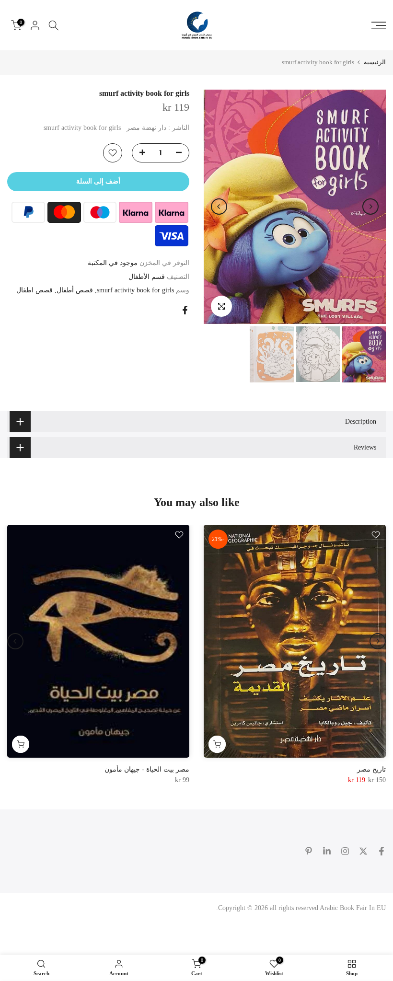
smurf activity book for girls (135, 290)
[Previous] (370, 206)
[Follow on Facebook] (381, 851)
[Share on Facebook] (185, 310)
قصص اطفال (34, 290)
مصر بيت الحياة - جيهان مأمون (146, 769)
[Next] (219, 206)
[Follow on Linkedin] (327, 851)
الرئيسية (375, 62)
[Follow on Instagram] (345, 851)
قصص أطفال (75, 290)
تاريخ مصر (371, 769)
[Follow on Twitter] (363, 851)
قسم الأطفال (146, 276)
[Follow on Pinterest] (308, 851)
